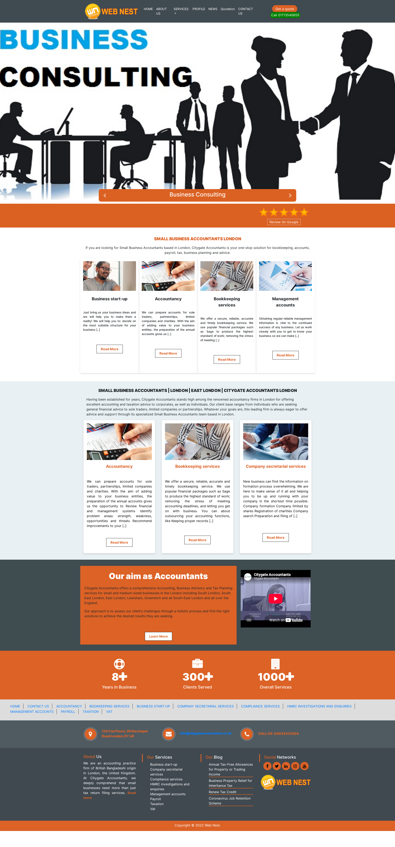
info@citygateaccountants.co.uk (205, 717)
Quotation (228, 9)
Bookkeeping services (109, 689)
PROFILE (199, 9)
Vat (109, 695)
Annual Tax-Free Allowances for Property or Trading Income (231, 752)
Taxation (91, 695)
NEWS (212, 9)
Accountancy (69, 689)
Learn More (158, 619)
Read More (109, 332)
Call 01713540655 (285, 15)
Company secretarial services (205, 689)
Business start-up (153, 689)
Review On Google (284, 205)
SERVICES (181, 9)
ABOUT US (161, 11)
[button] (290, 178)
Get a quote (284, 9)
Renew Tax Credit (222, 775)
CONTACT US (245, 11)
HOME (148, 9)
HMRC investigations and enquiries (319, 689)
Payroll (68, 695)
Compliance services (260, 689)
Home (15, 689)
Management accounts (31, 695)
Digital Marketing (197, 177)
